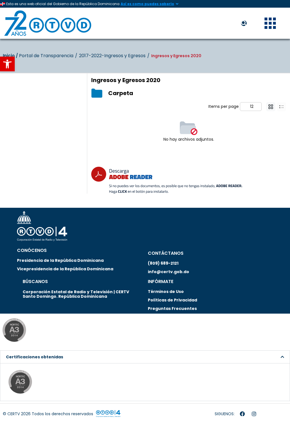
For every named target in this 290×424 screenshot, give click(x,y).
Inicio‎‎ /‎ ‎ (11, 56)
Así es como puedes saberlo (147, 3)
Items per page (223, 106)
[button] (7, 64)
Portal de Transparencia (46, 55)
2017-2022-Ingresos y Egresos (112, 55)
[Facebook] (242, 414)
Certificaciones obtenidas (34, 357)
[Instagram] (254, 414)
